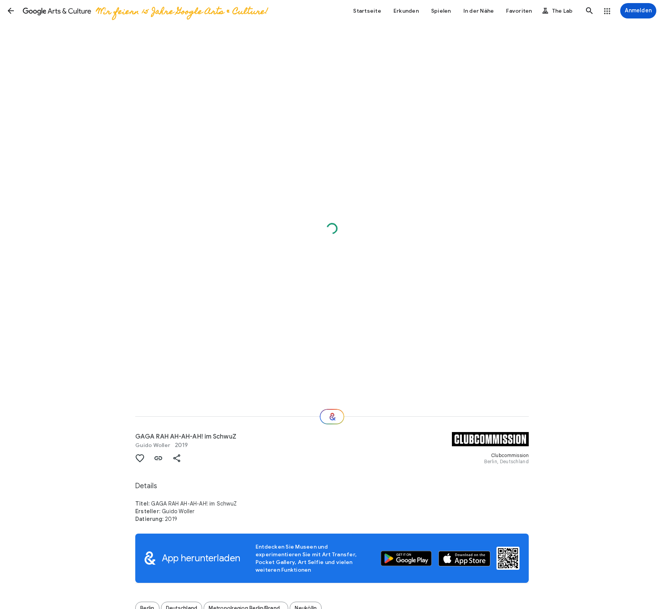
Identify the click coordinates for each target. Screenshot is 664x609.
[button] (11, 11)
